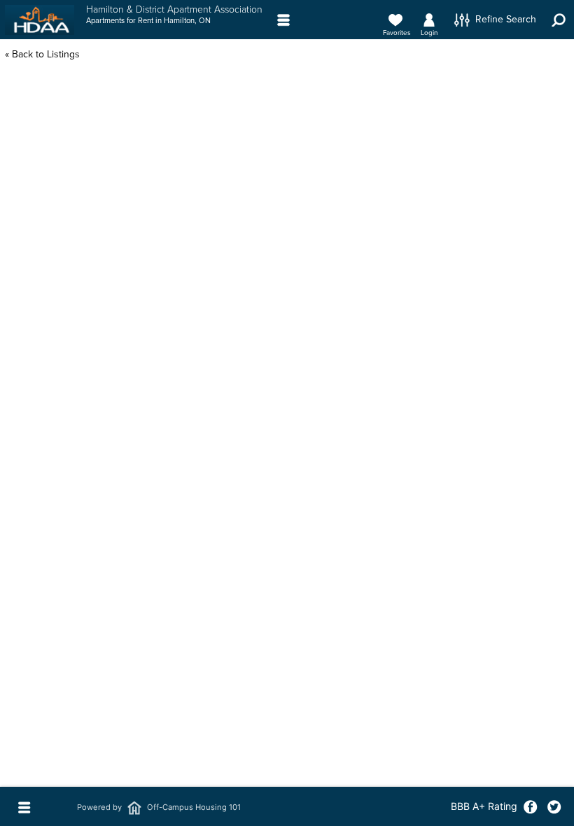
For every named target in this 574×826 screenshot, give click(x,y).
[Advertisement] (287, 284)
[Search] (559, 19)
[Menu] (284, 19)
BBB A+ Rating (484, 806)
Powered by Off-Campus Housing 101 (159, 807)
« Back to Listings (42, 54)
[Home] (39, 20)
